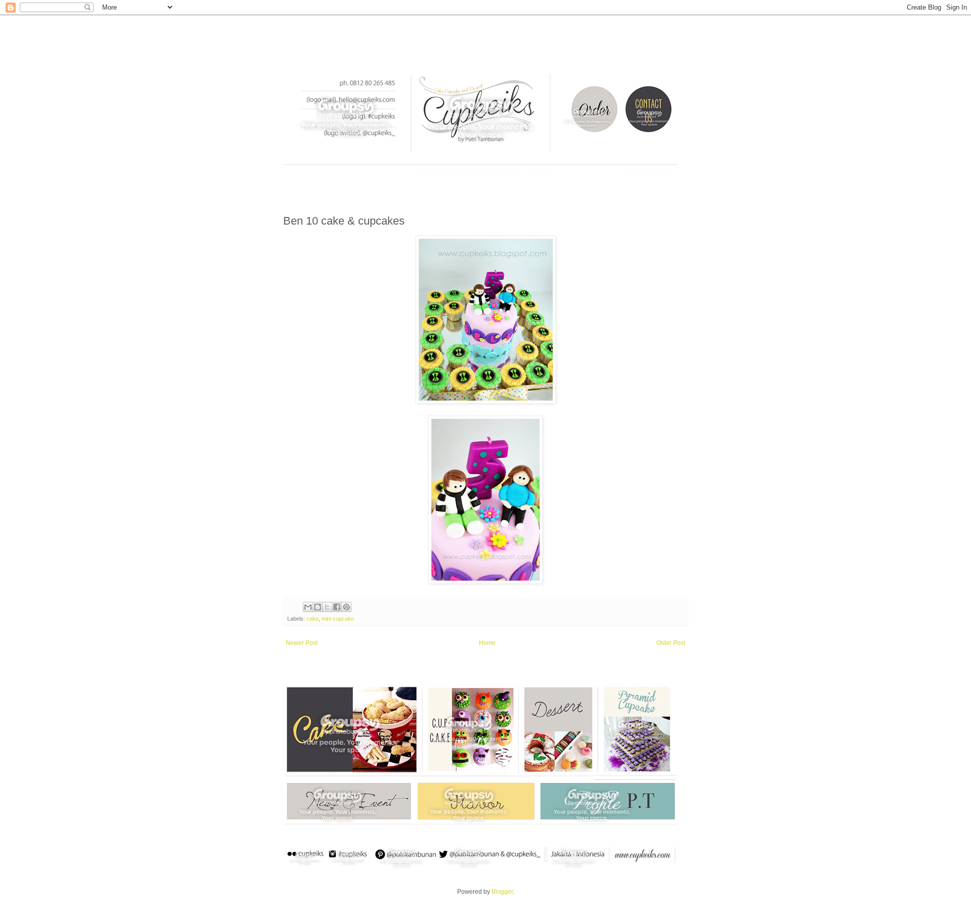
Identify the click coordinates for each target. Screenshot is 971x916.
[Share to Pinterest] (346, 607)
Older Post (670, 642)
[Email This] (308, 607)
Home (487, 642)
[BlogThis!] (318, 607)
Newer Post (302, 642)
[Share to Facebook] (337, 607)
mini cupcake (338, 619)
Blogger (502, 891)
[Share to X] (327, 607)
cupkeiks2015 (289, 32)
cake (312, 619)
